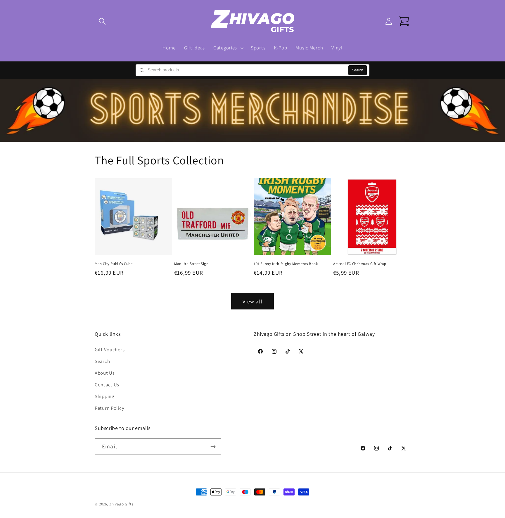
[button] (102, 21)
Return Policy (109, 408)
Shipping (104, 396)
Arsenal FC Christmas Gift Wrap (359, 263)
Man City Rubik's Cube (114, 263)
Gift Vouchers (109, 349)
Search (357, 70)
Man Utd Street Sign (191, 263)
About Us (105, 373)
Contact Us (107, 384)
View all (252, 301)
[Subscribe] (213, 446)
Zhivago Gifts (121, 504)
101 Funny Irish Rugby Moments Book (286, 263)
